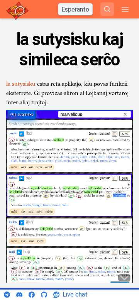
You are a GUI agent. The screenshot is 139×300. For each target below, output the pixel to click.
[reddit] (56, 295)
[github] (44, 295)
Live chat (75, 294)
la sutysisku (21, 83)
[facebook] (32, 295)
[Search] (107, 9)
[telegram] (7, 295)
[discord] (19, 295)
